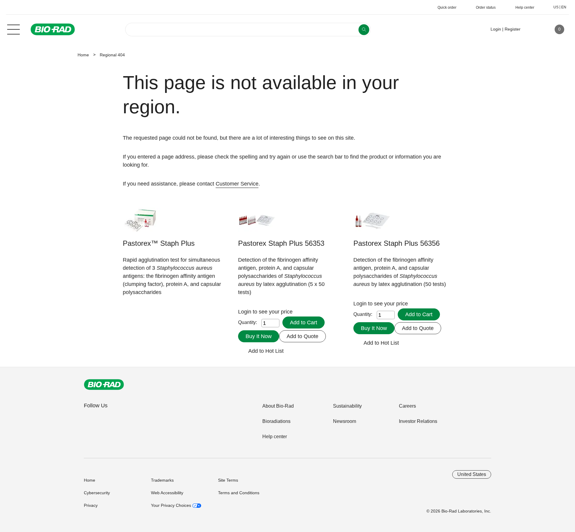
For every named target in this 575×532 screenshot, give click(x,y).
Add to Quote (302, 336)
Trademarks (162, 480)
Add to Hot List (266, 351)
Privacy (91, 505)
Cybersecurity (97, 492)
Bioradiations (276, 421)
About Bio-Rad (278, 406)
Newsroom (344, 421)
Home (83, 54)
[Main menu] (13, 29)
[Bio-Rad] (104, 384)
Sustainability (347, 406)
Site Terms (228, 480)
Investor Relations (418, 421)
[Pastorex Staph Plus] (257, 223)
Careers (407, 406)
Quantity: (247, 322)
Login (245, 312)
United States (471, 474)
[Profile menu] (534, 29)
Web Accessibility (167, 492)
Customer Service (237, 184)
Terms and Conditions (238, 492)
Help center (274, 436)
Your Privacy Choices (171, 505)
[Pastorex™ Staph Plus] (141, 223)
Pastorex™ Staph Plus (159, 243)
